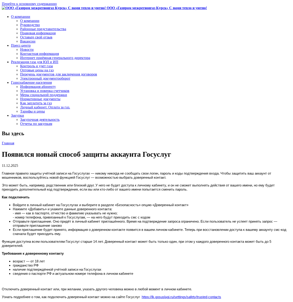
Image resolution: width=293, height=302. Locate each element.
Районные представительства (43, 29)
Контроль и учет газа (36, 66)
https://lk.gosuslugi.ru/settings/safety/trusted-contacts (181, 297)
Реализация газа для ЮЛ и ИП (34, 62)
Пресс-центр (21, 45)
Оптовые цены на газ (37, 70)
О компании (20, 17)
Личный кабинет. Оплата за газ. (45, 107)
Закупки (17, 115)
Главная (8, 143)
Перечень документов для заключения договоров (58, 74)
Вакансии (27, 41)
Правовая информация (38, 33)
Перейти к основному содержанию (29, 4)
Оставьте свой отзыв (36, 37)
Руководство (30, 25)
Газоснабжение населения (31, 82)
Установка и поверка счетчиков (44, 91)
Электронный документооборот (45, 78)
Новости (27, 49)
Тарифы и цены (32, 111)
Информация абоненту (38, 87)
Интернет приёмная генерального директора (55, 58)
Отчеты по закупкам (36, 124)
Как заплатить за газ (36, 103)
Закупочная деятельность (40, 119)
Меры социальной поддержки (43, 95)
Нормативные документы (40, 99)
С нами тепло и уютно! (157, 8)
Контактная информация (39, 54)
